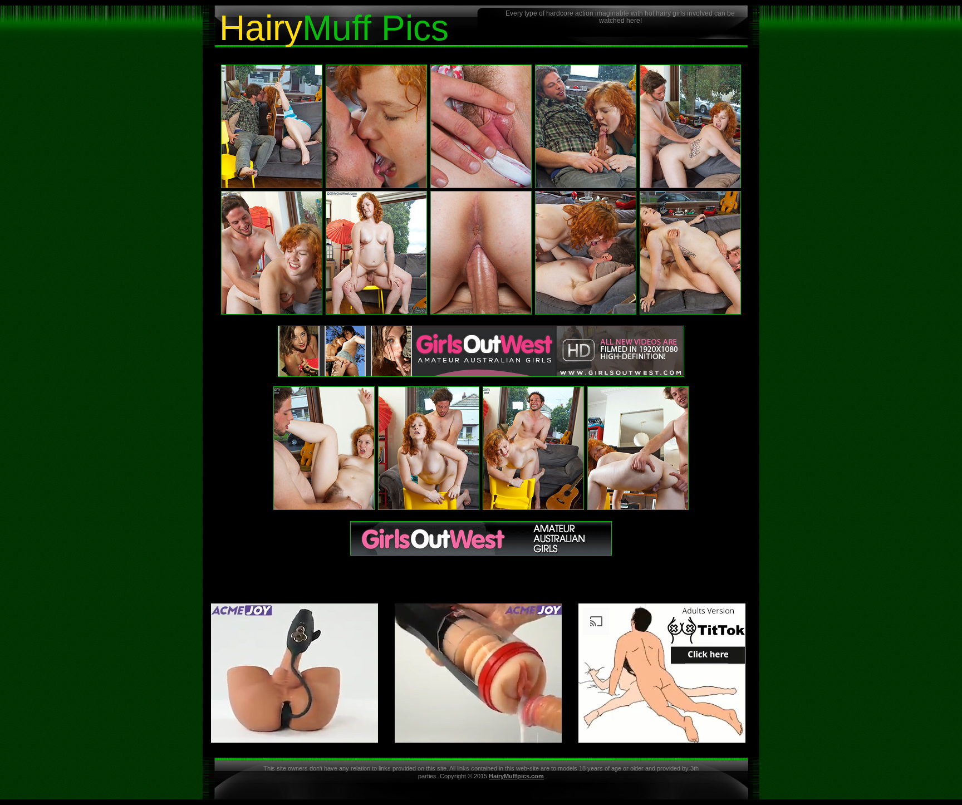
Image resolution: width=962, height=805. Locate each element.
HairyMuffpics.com (516, 776)
